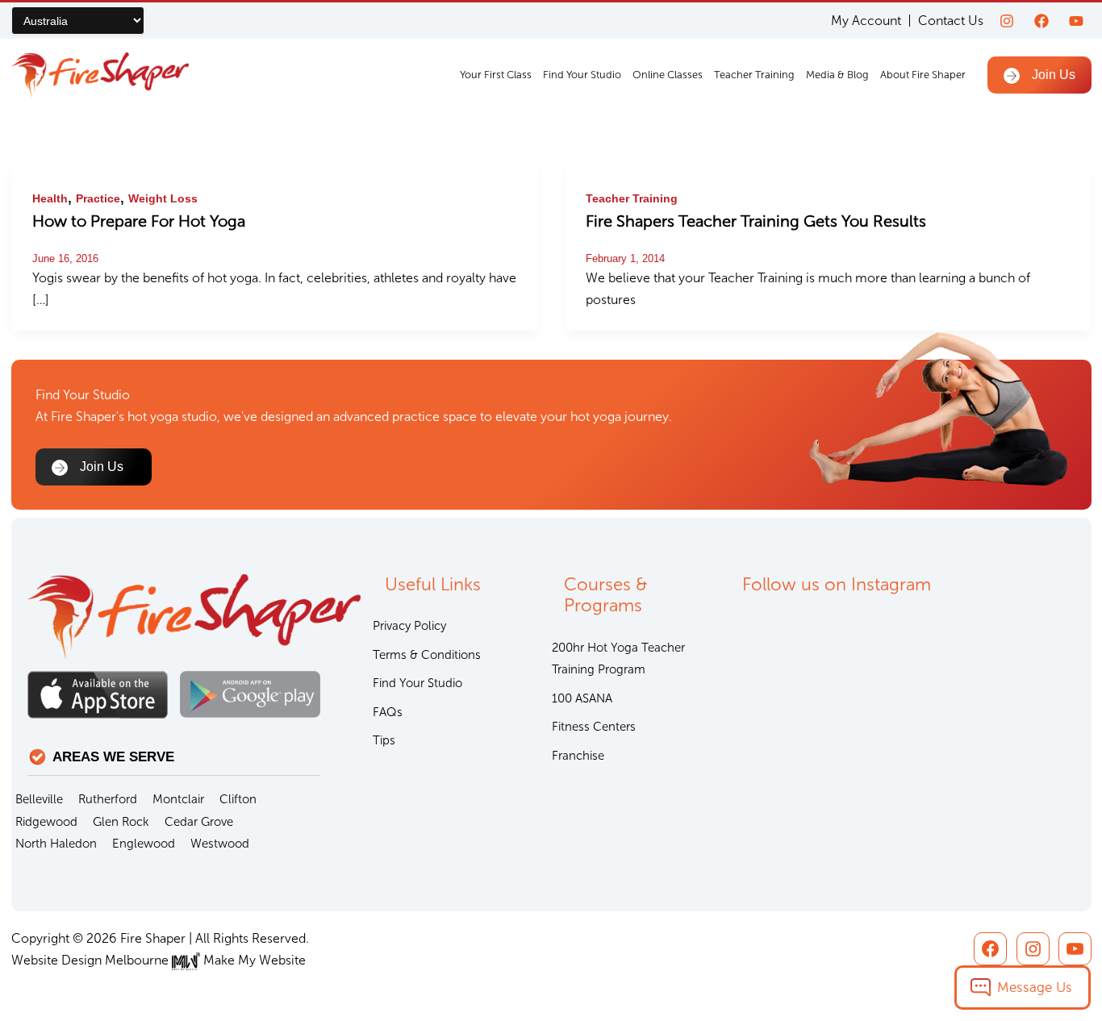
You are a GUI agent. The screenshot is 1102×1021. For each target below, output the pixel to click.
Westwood (219, 843)
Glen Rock (121, 822)
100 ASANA (582, 698)
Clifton (238, 799)
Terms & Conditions (427, 655)
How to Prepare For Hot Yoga (138, 221)
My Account (866, 21)
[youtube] (1076, 21)
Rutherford (107, 799)
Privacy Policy (409, 626)
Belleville (39, 799)
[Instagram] (1007, 21)
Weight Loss (163, 198)
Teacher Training (754, 75)
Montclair (178, 799)
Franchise (578, 755)
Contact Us (950, 20)
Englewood (143, 843)
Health (50, 198)
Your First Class (496, 75)
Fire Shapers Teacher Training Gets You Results (756, 221)
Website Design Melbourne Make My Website (158, 960)
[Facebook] (1041, 21)
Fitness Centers (594, 726)
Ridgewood (46, 822)
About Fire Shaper (923, 75)
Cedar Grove (199, 822)
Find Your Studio (582, 75)
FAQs (388, 712)
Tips (384, 740)
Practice (98, 198)
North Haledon (56, 843)
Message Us (1034, 987)
